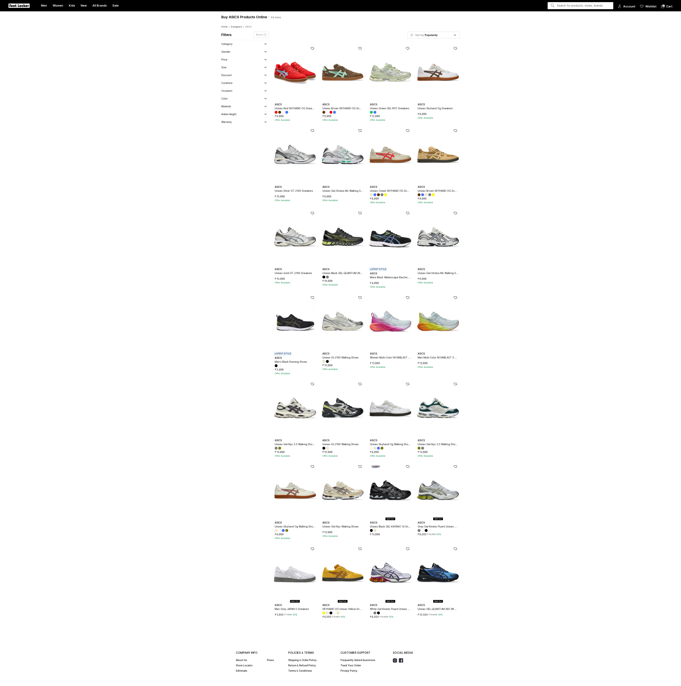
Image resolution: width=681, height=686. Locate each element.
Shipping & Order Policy (302, 660)
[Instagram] (396, 660)
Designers (236, 26)
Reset (259, 34)
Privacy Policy (348, 670)
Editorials (241, 670)
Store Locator (244, 665)
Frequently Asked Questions (357, 660)
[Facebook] (402, 660)
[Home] (19, 5)
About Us (241, 660)
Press (270, 660)
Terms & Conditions (300, 670)
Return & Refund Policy (302, 665)
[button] (666, 6)
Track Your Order (350, 665)
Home (224, 26)
